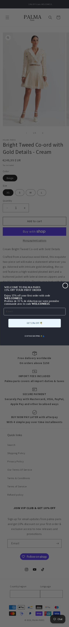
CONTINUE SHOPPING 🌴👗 (35, 336)
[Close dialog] (65, 285)
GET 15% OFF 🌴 (35, 323)
